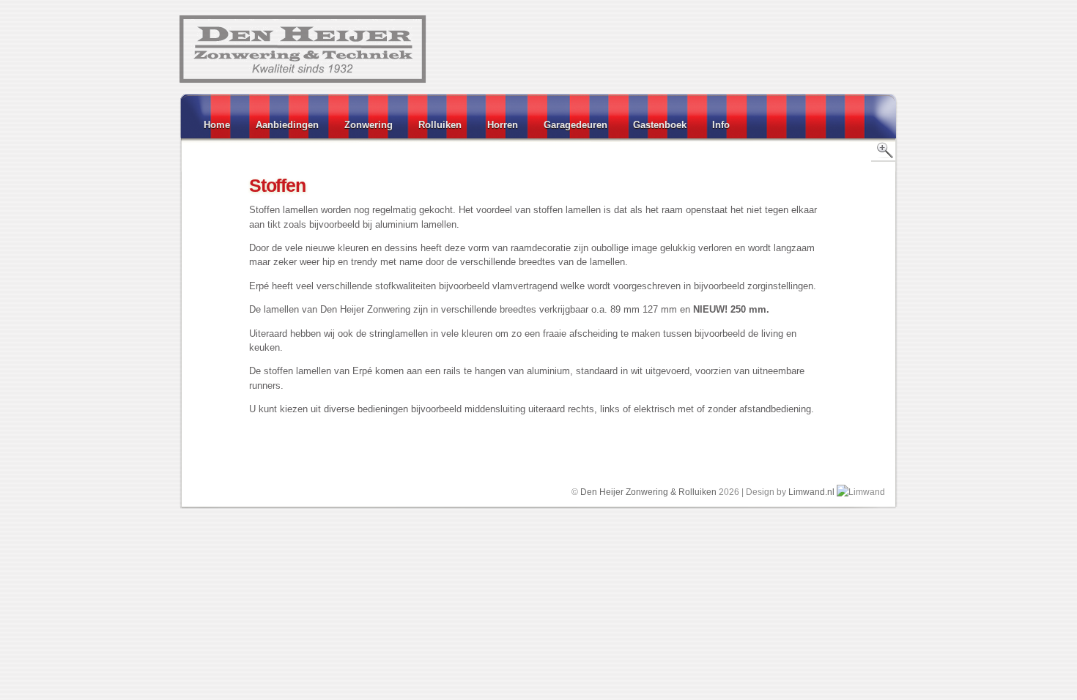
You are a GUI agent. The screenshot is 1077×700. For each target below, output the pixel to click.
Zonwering (368, 124)
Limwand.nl (811, 491)
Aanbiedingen (287, 124)
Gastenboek (659, 124)
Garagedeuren (575, 124)
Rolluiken (440, 124)
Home (217, 124)
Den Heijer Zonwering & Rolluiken (648, 491)
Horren (502, 124)
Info (721, 124)
